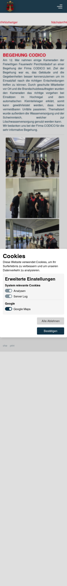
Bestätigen (50, 331)
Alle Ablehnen (51, 321)
